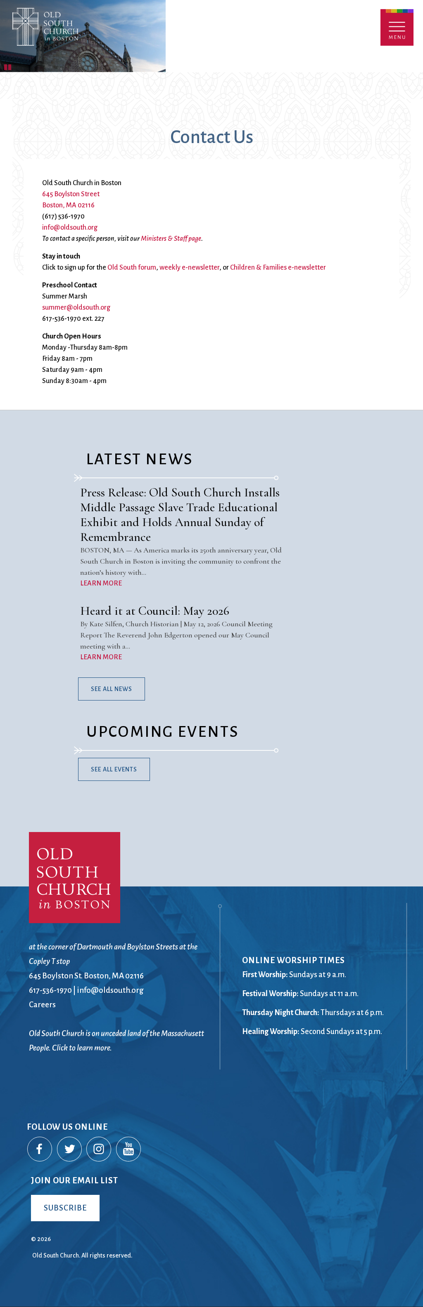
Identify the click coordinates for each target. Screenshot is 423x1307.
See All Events (114, 769)
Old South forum (131, 267)
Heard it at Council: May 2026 (154, 610)
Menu (396, 27)
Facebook (40, 1149)
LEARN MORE (101, 583)
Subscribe (65, 1208)
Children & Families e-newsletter (278, 267)
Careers (42, 1004)
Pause (8, 66)
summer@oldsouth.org (76, 307)
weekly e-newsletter (189, 267)
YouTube (129, 1149)
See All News (111, 689)
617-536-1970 (50, 990)
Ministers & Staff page (171, 238)
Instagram (99, 1149)
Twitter (70, 1149)
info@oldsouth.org (69, 227)
